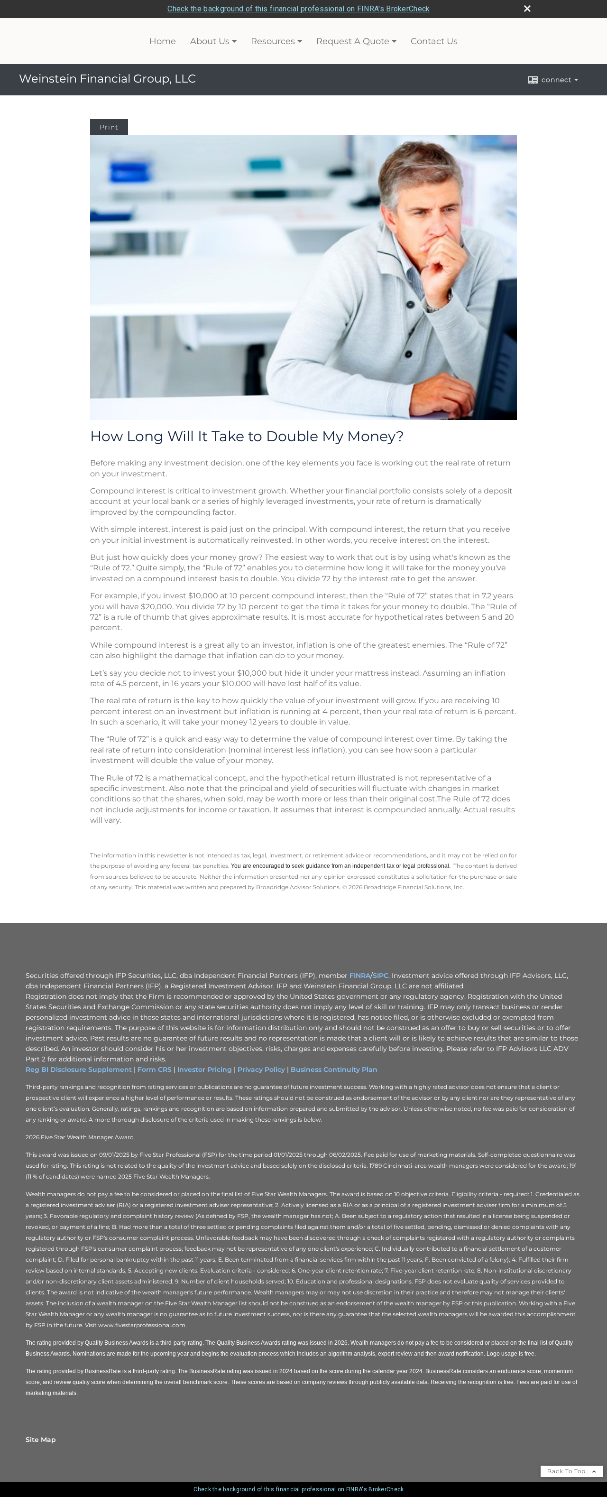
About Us (210, 41)
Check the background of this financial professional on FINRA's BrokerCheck (298, 8)
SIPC (380, 975)
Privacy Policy (261, 1069)
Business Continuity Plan (334, 1069)
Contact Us (434, 41)
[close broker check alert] (527, 8)
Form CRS (155, 1069)
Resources (273, 41)
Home (162, 41)
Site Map (41, 1439)
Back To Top (567, 1471)
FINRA (359, 975)
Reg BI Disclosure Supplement (79, 1069)
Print (109, 127)
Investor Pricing (204, 1069)
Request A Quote (352, 41)
